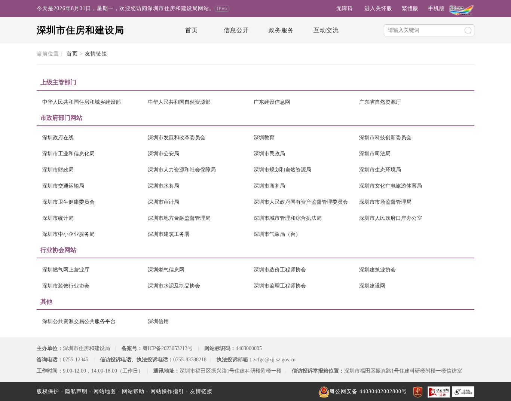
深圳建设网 (372, 286)
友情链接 (96, 54)
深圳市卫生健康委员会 (68, 202)
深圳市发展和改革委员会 (176, 137)
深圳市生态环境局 (380, 170)
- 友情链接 (199, 391)
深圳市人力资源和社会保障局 (182, 170)
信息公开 (236, 30)
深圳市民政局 (269, 154)
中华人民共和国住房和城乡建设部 (81, 102)
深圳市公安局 (163, 154)
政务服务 (281, 30)
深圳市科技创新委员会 (385, 137)
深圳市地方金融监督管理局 (179, 218)
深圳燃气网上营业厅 (65, 270)
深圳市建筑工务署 (169, 234)
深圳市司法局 (375, 154)
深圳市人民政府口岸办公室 (390, 218)
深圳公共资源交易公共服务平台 (79, 321)
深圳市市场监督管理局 (385, 202)
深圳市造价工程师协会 (280, 270)
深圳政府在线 (58, 137)
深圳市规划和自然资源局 (282, 170)
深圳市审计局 (163, 202)
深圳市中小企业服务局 (68, 234)
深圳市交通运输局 (63, 186)
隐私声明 (76, 391)
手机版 (436, 8)
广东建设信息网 (272, 102)
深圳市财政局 (58, 170)
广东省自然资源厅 (380, 102)
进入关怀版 (378, 8)
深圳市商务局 (269, 186)
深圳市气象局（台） (277, 234)
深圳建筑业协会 (377, 270)
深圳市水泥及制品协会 (174, 286)
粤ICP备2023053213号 (168, 348)
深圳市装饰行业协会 (65, 286)
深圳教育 (264, 137)
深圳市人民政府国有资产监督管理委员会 (301, 202)
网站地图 (105, 391)
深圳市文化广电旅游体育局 (390, 186)
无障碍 (344, 8)
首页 (191, 30)
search (468, 30)
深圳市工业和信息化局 (68, 154)
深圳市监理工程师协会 (280, 286)
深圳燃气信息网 (166, 270)
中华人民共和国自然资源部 (179, 102)
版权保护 (48, 391)
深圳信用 (158, 321)
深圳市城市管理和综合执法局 (288, 218)
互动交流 (326, 30)
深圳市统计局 (58, 218)
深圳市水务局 (163, 186)
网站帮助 (133, 391)
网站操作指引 (167, 391)
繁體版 (410, 8)
